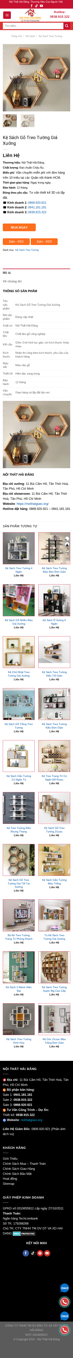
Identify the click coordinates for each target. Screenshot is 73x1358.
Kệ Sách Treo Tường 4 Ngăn (18, 570)
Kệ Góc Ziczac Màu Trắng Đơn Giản (54, 1041)
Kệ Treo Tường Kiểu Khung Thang (19, 829)
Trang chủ (16, 36)
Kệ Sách (30, 36)
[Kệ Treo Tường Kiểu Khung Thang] (19, 808)
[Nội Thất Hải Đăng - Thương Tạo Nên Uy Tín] (30, 15)
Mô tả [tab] (7, 272)
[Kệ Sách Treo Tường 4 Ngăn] (19, 548)
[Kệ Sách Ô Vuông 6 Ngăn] (54, 600)
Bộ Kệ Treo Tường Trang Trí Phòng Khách (19, 937)
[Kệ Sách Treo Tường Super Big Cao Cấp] (54, 967)
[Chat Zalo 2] (64, 1315)
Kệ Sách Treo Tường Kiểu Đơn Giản (54, 726)
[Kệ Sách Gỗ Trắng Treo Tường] (19, 704)
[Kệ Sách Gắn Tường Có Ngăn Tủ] (19, 756)
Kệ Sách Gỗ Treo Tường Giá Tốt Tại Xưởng (19, 883)
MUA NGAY (19, 227)
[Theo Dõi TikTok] (36, 6)
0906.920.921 (40, 1129)
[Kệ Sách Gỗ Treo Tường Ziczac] (54, 808)
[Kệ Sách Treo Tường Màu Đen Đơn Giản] (54, 548)
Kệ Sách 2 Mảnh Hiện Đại (19, 989)
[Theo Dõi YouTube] (41, 6)
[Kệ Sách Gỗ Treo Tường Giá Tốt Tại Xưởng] (19, 860)
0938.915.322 (37, 212)
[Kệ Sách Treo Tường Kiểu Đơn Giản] (54, 704)
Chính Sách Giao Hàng (19, 1169)
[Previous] (8, 77)
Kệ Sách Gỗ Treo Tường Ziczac (54, 829)
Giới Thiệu (10, 1158)
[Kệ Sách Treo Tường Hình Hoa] (19, 1019)
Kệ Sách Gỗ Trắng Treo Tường (19, 726)
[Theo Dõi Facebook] (31, 6)
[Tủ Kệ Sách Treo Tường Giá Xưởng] (54, 915)
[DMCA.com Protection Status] (24, 1233)
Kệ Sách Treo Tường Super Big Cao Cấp (54, 989)
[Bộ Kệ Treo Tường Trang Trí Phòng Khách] (19, 915)
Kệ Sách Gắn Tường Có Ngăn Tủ (19, 778)
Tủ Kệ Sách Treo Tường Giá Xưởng (54, 937)
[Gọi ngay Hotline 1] (64, 1301)
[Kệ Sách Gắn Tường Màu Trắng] (54, 860)
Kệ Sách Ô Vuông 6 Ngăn (54, 622)
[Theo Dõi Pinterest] (40, 1253)
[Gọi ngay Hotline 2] (64, 1329)
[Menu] (7, 15)
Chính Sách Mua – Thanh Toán (24, 1163)
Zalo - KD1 (16, 241)
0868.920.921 (37, 202)
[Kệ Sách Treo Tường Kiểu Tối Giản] (54, 652)
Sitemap (8, 1183)
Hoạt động (10, 1178)
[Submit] (66, 26)
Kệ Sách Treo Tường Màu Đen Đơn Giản (54, 570)
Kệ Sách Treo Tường (50, 36)
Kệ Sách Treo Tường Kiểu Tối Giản (54, 674)
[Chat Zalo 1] (64, 1287)
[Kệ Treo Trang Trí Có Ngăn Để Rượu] (54, 756)
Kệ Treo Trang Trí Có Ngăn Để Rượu (54, 778)
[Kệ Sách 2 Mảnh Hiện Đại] (19, 967)
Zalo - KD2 (44, 241)
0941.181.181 (37, 207)
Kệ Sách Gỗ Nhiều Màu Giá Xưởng (19, 622)
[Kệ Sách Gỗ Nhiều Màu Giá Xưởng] (19, 600)
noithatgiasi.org (31, 1120)
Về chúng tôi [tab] (12, 281)
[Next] (64, 77)
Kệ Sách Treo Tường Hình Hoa (18, 1041)
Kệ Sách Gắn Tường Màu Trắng (54, 881)
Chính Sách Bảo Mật (17, 1174)
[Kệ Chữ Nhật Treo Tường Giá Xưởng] (19, 652)
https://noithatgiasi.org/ (33, 504)
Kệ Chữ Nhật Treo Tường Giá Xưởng (19, 674)
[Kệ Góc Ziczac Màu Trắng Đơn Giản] (54, 1019)
